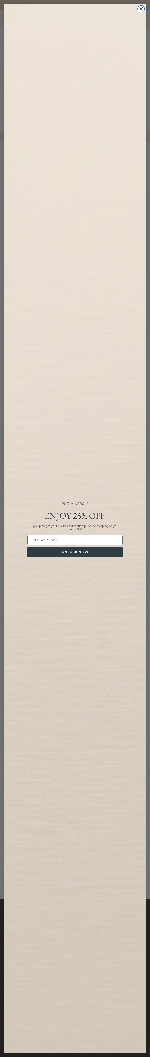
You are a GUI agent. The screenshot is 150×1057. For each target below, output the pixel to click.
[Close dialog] (141, 8)
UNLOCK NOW (75, 552)
